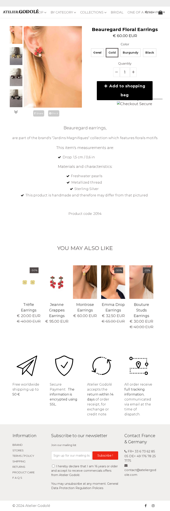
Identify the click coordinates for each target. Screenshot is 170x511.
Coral (97, 52)
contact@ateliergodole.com (140, 472)
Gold (112, 52)
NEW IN (23, 12)
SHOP (39, 12)
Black (149, 52)
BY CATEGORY (62, 12)
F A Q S (17, 477)
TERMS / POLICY (23, 455)
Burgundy (130, 52)
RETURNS (18, 466)
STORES (18, 450)
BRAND (17, 444)
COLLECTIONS (92, 12)
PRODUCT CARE (23, 472)
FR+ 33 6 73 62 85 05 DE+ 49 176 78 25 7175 (140, 456)
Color (125, 44)
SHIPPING (19, 461)
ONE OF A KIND (140, 12)
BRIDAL (117, 12)
